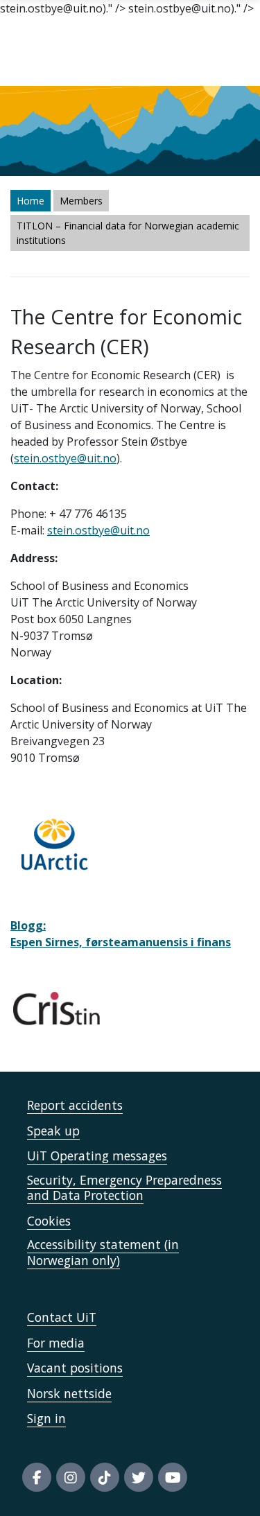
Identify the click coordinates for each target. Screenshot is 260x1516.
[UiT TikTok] (104, 1477)
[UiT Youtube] (172, 1477)
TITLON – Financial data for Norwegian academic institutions (128, 233)
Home (30, 200)
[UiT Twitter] (138, 1477)
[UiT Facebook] (36, 1477)
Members (81, 200)
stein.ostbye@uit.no (65, 458)
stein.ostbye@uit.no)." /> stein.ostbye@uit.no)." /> (130, 758)
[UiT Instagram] (70, 1477)
